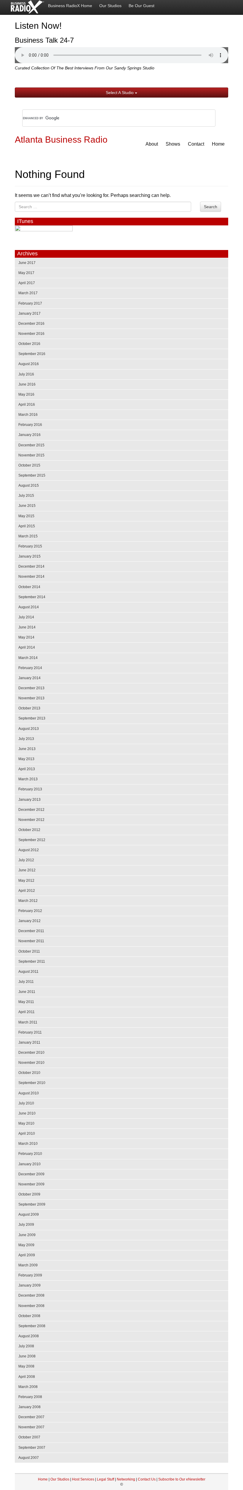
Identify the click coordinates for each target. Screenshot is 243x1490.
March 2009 (28, 1265)
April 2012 (26, 891)
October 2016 (29, 344)
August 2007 (28, 1458)
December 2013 (31, 688)
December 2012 (31, 810)
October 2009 (29, 1194)
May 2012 (26, 880)
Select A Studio (120, 92)
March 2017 (28, 293)
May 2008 (26, 1366)
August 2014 (28, 607)
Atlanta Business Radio (61, 139)
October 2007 (29, 1437)
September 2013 (31, 718)
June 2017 (27, 263)
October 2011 (29, 951)
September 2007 (31, 1448)
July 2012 (26, 860)
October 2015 (29, 465)
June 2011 (26, 992)
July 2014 (26, 617)
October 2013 (29, 708)
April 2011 (26, 1012)
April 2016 (26, 404)
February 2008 (30, 1397)
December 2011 (31, 931)
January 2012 (29, 921)
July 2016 (26, 374)
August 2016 (28, 364)
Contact (196, 144)
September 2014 (31, 597)
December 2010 (31, 1052)
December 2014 (31, 566)
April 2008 (26, 1377)
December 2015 (31, 445)
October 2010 (29, 1073)
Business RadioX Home (70, 6)
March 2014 (28, 658)
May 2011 (26, 1002)
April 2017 (26, 283)
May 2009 (26, 1245)
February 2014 (30, 668)
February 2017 (30, 303)
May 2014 (26, 637)
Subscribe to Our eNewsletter (181, 1479)
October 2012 (29, 830)
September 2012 (31, 840)
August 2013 (28, 729)
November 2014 (31, 576)
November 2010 (31, 1063)
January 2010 (29, 1164)
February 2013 (30, 789)
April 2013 (26, 769)
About (152, 144)
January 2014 (29, 678)
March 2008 (28, 1387)
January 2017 (29, 313)
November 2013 (31, 698)
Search (210, 206)
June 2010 (27, 1113)
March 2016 (28, 415)
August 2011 (28, 972)
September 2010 (31, 1083)
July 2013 (26, 739)
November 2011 (31, 941)
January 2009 (29, 1285)
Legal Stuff (105, 1479)
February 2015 (30, 546)
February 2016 (30, 425)
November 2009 (31, 1184)
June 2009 (27, 1235)
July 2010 (26, 1103)
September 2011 (31, 961)
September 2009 (31, 1204)
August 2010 (28, 1093)
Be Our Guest (141, 6)
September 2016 (31, 354)
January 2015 (29, 556)
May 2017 (26, 273)
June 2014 (27, 627)
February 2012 (30, 911)
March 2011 (27, 1022)
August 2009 (28, 1214)
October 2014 (29, 587)
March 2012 (28, 901)
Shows (173, 144)
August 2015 (28, 485)
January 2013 (29, 799)
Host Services (83, 1479)
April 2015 (26, 526)
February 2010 (30, 1154)
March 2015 (28, 536)
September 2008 (31, 1326)
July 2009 (26, 1224)
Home (218, 144)
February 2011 (30, 1032)
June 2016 (27, 384)
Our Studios (110, 6)
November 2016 (31, 334)
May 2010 (26, 1123)
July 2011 (26, 982)
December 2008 (31, 1295)
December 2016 (31, 323)
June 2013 (27, 749)
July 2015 (26, 496)
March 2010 (28, 1144)
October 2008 (29, 1316)
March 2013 (28, 779)
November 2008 (31, 1306)
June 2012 (27, 870)
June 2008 (27, 1356)
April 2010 (26, 1133)
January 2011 (29, 1042)
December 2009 (31, 1174)
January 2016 (29, 435)
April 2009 (26, 1255)
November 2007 (31, 1427)
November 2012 (31, 820)
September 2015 (31, 475)
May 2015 (26, 516)
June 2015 (27, 506)
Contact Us (147, 1479)
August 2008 (28, 1336)
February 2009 (30, 1275)
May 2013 (26, 759)
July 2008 (26, 1346)
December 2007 (31, 1417)
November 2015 (31, 455)
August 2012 (28, 850)
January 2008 (29, 1407)
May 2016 (26, 394)
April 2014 (26, 647)
